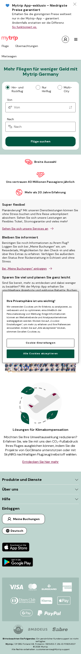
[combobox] (40, 107)
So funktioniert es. (24, 27)
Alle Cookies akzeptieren (40, 353)
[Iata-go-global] (18, 629)
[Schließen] (74, 4)
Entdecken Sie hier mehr (40, 462)
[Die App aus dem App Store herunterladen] (17, 547)
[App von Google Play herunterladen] (17, 563)
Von (9, 100)
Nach (10, 119)
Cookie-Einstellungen (40, 342)
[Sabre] (60, 629)
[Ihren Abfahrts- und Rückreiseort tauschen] (70, 107)
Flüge (5, 46)
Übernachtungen (26, 46)
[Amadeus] (37, 629)
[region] (40, 327)
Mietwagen (9, 56)
